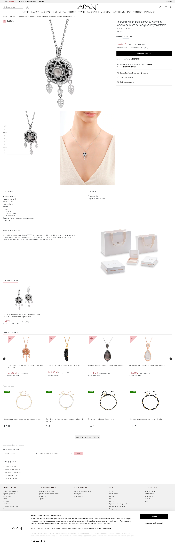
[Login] (160, 7)
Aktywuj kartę (42, 496)
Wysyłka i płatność (9, 494)
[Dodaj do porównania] (117, 82)
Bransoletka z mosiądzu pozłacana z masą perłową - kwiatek (22, 419)
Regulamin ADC (79, 496)
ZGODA (154, 516)
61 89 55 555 (136, 59)
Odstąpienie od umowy (10, 506)
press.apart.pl (149, 496)
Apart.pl (5, 16)
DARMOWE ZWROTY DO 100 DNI (27, 1)
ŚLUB (55, 12)
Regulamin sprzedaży (11, 478)
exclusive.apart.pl (150, 494)
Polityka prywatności (116, 509)
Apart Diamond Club (10, 475)
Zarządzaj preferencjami (154, 523)
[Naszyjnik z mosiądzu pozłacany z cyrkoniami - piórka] (67, 349)
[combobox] (126, 37)
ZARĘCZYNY (46, 12)
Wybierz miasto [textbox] (10, 453)
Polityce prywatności (103, 528)
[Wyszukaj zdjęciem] (27, 7)
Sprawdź (78, 453)
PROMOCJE (137, 12)
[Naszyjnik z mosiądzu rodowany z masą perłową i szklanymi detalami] (107, 349)
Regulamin (6, 501)
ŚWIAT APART (149, 12)
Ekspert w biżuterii (10, 466)
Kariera (111, 501)
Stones (11, 204)
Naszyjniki (13, 16)
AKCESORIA (105, 12)
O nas (111, 491)
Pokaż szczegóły (37, 541)
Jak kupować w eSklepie (12, 469)
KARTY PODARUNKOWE (122, 12)
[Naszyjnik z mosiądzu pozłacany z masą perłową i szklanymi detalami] (148, 349)
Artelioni (10, 201)
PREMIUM (72, 12)
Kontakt (5, 509)
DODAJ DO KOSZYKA (144, 53)
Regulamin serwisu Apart (117, 506)
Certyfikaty (6, 504)
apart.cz (147, 499)
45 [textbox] (124, 37)
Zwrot (5, 499)
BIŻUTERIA (24, 12)
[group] (26, 359)
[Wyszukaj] (4, 7)
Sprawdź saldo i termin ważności (49, 494)
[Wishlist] (165, 7)
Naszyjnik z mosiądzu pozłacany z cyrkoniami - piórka (64, 366)
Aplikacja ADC (78, 494)
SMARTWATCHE (93, 12)
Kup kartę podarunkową (46, 491)
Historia (111, 496)
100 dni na (126, 67)
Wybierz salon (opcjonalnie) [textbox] (49, 453)
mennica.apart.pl (150, 491)
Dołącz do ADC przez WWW (83, 491)
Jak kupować (7, 496)
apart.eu (147, 501)
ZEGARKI (81, 12)
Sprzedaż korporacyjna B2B (118, 504)
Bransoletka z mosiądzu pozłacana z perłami (101, 419)
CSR (110, 499)
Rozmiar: (119, 37)
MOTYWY (62, 12)
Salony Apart (113, 494)
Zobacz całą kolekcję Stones (87, 437)
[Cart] (171, 7)
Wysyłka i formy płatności (12, 472)
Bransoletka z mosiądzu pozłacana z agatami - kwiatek (146, 419)
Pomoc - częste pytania (10, 491)
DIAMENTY (35, 12)
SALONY (169, 1)
